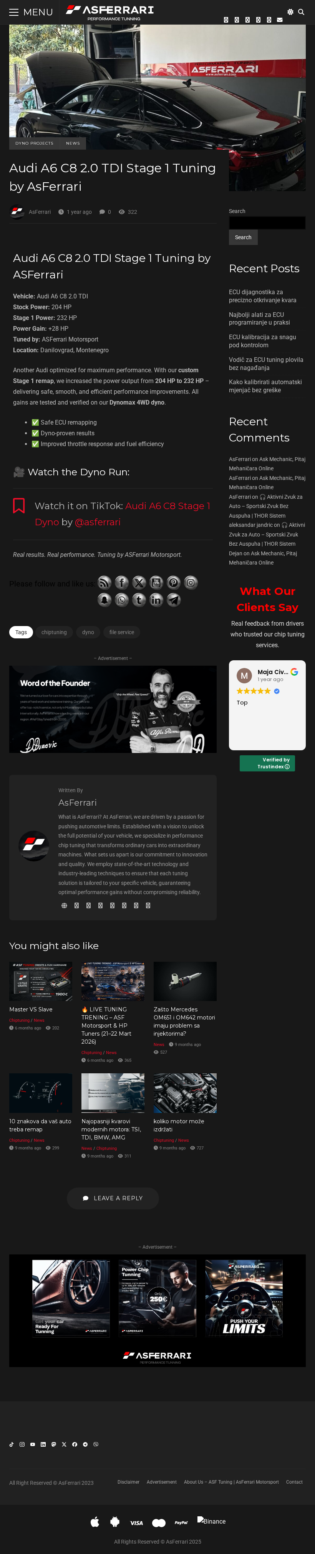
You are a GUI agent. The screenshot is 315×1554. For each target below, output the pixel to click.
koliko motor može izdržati (185, 1093)
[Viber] (95, 1446)
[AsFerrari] (33, 859)
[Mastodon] (53, 1446)
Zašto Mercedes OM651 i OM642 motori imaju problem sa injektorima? (185, 981)
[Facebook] (74, 1446)
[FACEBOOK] (236, 20)
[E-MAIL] (279, 20)
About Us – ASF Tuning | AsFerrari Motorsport (231, 1482)
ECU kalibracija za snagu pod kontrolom (262, 341)
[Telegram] (85, 1446)
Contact (294, 1482)
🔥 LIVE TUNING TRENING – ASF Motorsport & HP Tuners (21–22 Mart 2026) (112, 981)
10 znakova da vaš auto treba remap (40, 1093)
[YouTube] (32, 1446)
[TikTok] (11, 1446)
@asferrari (98, 522)
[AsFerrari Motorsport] (110, 14)
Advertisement (162, 1482)
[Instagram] (22, 1446)
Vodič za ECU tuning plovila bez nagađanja (266, 363)
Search (237, 211)
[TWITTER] (225, 20)
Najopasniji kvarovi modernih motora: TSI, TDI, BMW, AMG (112, 1093)
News (73, 143)
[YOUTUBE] (258, 20)
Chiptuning (19, 1020)
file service (121, 632)
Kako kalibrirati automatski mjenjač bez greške (265, 386)
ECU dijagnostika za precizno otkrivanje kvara (263, 296)
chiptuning (54, 632)
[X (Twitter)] (64, 1446)
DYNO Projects (34, 143)
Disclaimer (128, 1482)
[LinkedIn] (43, 1446)
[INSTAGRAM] (247, 20)
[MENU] (13, 12)
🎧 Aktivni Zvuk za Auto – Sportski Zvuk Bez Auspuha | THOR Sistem (266, 506)
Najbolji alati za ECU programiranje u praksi (259, 318)
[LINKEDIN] (269, 20)
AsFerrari (40, 212)
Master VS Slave (40, 981)
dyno (88, 632)
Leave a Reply (117, 1198)
